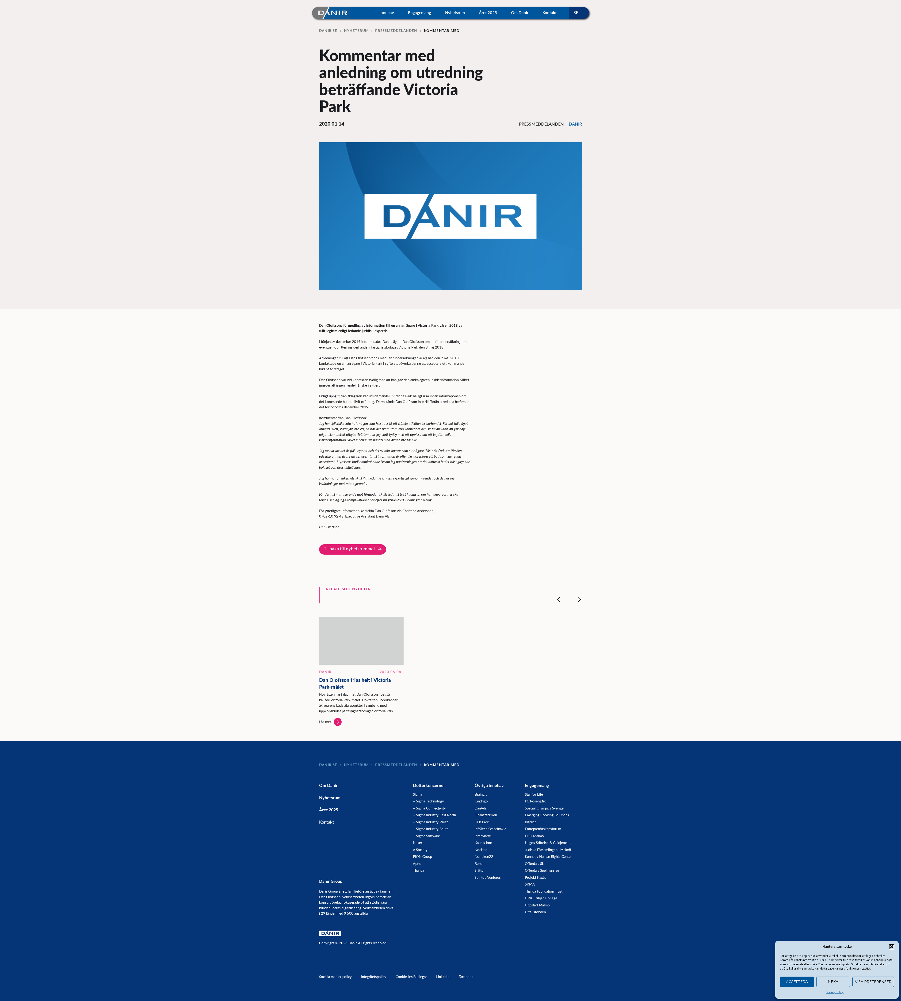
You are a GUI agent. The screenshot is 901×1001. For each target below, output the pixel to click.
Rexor (479, 864)
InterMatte (483, 836)
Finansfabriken (486, 815)
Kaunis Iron (483, 843)
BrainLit (481, 794)
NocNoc (481, 850)
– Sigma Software (426, 836)
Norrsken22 (484, 857)
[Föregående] (558, 599)
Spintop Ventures (488, 877)
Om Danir (519, 13)
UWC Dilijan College (541, 898)
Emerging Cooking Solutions (547, 815)
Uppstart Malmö (537, 905)
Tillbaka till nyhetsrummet (349, 549)
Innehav (386, 13)
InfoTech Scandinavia (490, 829)
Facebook (466, 977)
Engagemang (419, 13)
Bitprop (530, 822)
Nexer (417, 843)
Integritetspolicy (373, 977)
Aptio (417, 864)
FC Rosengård (535, 801)
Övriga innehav (489, 786)
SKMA (530, 884)
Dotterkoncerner (429, 786)
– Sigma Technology (428, 801)
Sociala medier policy (335, 977)
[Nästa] (579, 599)
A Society (420, 850)
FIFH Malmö (534, 836)
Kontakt (549, 13)
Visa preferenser (873, 981)
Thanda (418, 870)
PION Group (422, 857)
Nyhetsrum (455, 13)
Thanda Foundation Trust (543, 891)
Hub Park (482, 822)
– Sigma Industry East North (434, 815)
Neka (833, 981)
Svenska (578, 13)
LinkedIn (442, 977)
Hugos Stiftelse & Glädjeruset (548, 843)
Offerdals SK (534, 864)
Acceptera (797, 981)
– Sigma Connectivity (429, 808)
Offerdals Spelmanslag (542, 870)
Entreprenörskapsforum (543, 829)
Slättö (479, 870)
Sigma (417, 794)
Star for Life (534, 794)
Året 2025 (488, 13)
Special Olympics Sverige (544, 808)
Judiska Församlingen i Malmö (548, 850)
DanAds (481, 808)
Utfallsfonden (535, 912)
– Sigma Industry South (430, 829)
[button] (891, 946)
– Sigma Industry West (430, 822)
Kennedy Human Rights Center (548, 857)
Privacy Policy (835, 992)
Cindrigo (481, 801)
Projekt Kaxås (535, 877)
